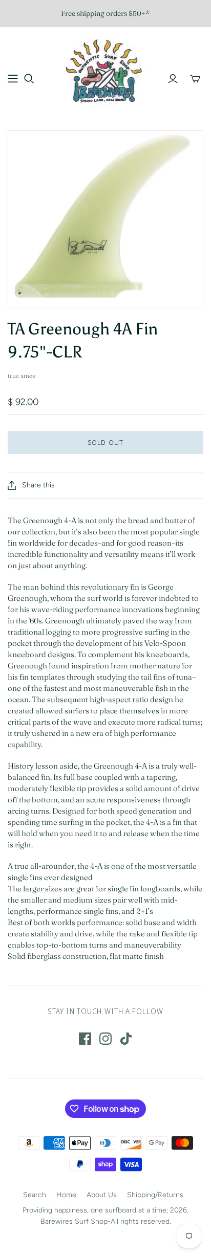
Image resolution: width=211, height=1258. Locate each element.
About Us (102, 1194)
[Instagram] (105, 1038)
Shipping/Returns (155, 1194)
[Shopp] (13, 79)
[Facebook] (85, 1038)
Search (34, 1194)
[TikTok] (126, 1038)
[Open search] (29, 79)
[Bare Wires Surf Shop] (105, 71)
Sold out (105, 442)
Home (66, 1194)
